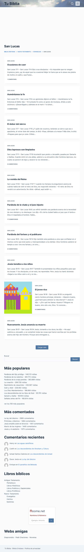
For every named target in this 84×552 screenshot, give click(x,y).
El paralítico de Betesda (27, 465)
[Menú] (77, 3)
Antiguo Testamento (12, 480)
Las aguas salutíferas (25, 443)
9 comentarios (12, 164)
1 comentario (11, 79)
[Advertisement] (42, 22)
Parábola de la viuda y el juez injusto (25, 205)
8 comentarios (12, 249)
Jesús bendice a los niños (20, 264)
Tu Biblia (11, 3)
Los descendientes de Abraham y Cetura (33, 449)
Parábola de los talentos (13, 377)
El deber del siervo (16, 124)
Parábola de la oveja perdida (15, 380)
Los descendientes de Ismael (41, 454)
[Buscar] (72, 3)
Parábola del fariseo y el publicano (24, 234)
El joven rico (41, 289)
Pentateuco (11, 483)
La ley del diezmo (11, 418)
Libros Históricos (13, 486)
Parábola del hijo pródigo (14, 374)
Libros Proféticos (13, 491)
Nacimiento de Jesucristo (14, 385)
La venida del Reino (17, 179)
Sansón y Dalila (10, 396)
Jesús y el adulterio (11, 429)
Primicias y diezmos (12, 421)
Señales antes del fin (12, 398)
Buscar (6, 356)
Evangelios (11, 496)
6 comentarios (40, 309)
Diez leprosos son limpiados (21, 149)
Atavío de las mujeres (12, 426)
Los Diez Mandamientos (13, 390)
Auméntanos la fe (16, 94)
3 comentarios (12, 109)
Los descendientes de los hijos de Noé (19, 393)
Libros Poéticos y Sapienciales (18, 488)
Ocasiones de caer (16, 65)
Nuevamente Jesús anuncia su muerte (26, 324)
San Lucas (11, 61)
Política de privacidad (32, 548)
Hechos (10, 499)
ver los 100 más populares (14, 404)
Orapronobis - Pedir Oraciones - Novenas (20, 537)
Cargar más (42, 347)
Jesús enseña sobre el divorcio (16, 424)
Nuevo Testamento (11, 494)
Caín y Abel (8, 388)
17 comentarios (12, 219)
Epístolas (10, 502)
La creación (8, 382)
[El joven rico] (18, 298)
